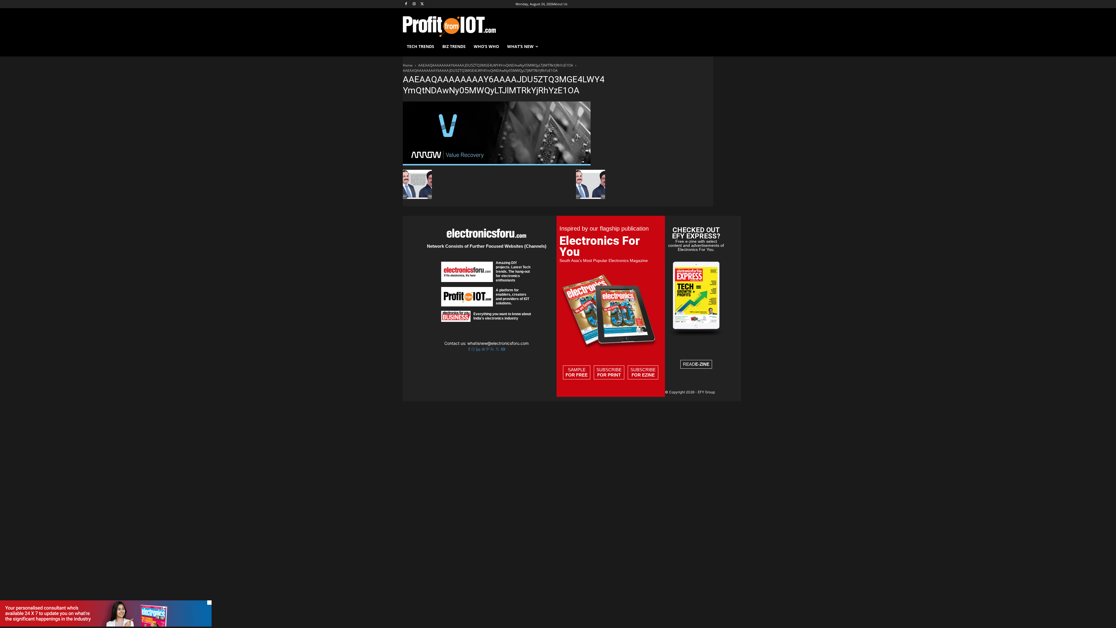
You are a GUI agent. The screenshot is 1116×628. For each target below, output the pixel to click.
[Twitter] (498, 349)
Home (408, 65)
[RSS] (493, 349)
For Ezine (643, 374)
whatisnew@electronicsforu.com (498, 343)
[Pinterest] (488, 349)
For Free (577, 374)
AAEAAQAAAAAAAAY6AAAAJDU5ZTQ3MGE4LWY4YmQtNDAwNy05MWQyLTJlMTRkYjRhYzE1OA (495, 65)
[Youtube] (503, 349)
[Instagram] (414, 4)
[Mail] (484, 349)
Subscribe (609, 372)
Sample (577, 372)
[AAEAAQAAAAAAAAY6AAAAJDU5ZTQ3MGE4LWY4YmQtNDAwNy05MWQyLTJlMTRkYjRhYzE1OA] (497, 163)
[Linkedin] (479, 349)
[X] (422, 4)
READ (696, 364)
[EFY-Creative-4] (106, 624)
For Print (609, 374)
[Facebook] (406, 4)
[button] (706, 46)
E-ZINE (702, 364)
